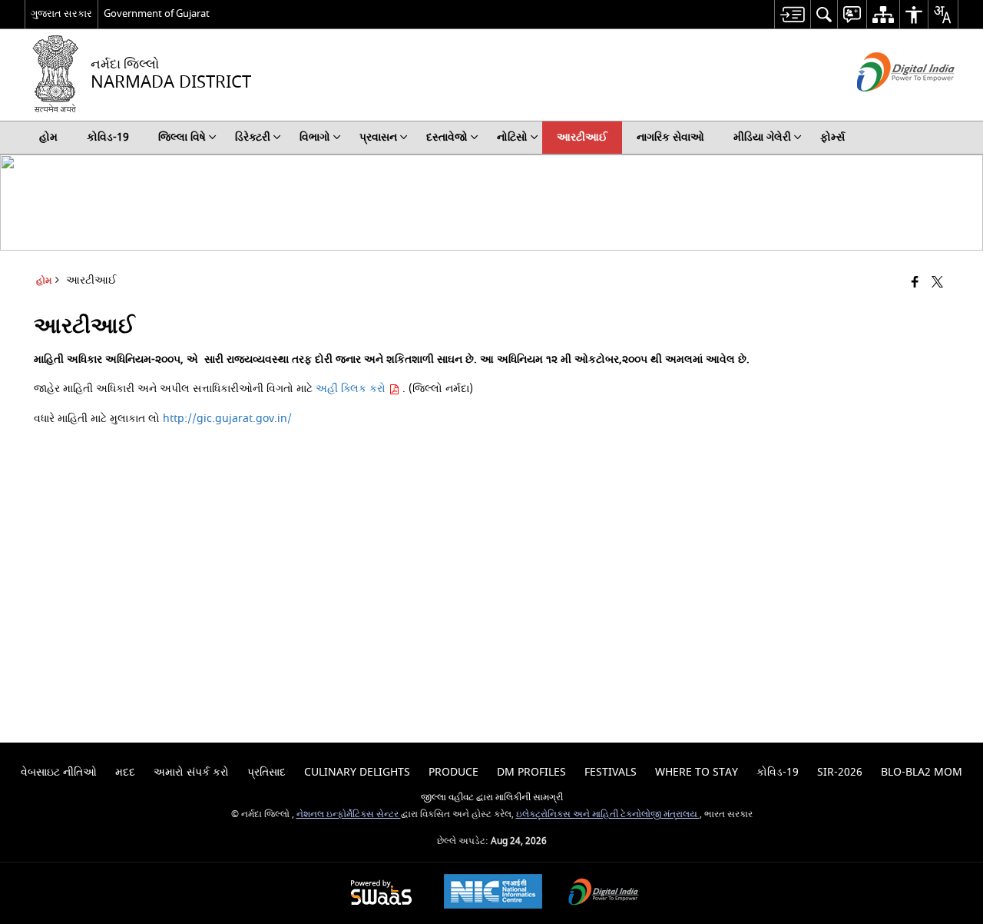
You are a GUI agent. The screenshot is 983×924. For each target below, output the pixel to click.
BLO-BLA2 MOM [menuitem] (921, 772)
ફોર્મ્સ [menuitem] (832, 137)
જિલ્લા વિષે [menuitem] (182, 137)
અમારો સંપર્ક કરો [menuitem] (191, 772)
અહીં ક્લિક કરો (352, 389)
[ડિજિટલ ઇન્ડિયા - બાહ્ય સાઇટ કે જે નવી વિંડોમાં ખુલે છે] (886, 105)
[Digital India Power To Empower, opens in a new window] (603, 893)
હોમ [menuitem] (48, 137)
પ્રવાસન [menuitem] (378, 137)
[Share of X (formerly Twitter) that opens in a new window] (937, 283)
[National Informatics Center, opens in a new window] (493, 893)
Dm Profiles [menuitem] (531, 772)
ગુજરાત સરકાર (61, 13)
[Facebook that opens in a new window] (915, 283)
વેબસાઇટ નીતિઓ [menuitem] (59, 772)
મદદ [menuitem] (125, 772)
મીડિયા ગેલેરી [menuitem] (762, 137)
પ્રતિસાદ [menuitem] (266, 772)
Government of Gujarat (157, 13)
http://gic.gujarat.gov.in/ (227, 418)
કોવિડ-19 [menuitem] (108, 137)
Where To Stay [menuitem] (696, 772)
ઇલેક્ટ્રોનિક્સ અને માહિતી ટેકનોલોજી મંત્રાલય (608, 814)
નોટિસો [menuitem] (512, 137)
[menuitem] (792, 14)
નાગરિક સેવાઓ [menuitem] (670, 137)
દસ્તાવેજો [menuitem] (447, 137)
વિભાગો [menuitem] (315, 137)
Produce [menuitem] (453, 772)
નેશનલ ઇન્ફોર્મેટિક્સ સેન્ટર (348, 814)
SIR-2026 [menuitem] (839, 772)
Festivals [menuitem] (610, 772)
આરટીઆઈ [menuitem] (582, 137)
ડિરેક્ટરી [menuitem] (252, 137)
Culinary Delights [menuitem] (357, 772)
